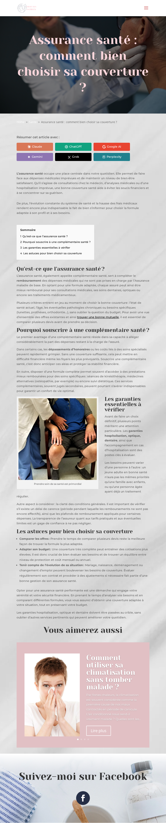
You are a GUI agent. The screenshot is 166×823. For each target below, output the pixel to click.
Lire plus (98, 730)
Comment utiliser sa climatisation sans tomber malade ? (110, 672)
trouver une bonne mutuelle (98, 317)
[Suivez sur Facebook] (83, 798)
